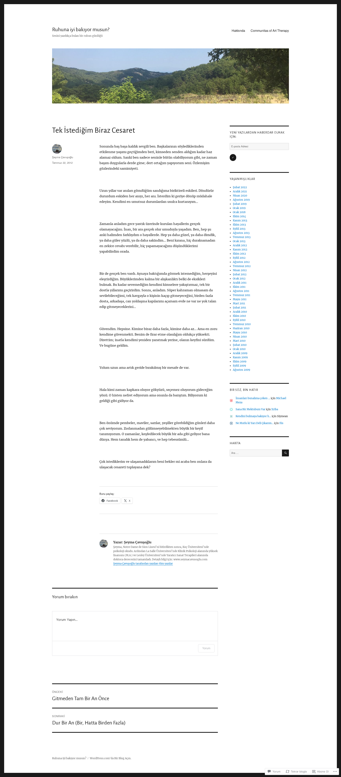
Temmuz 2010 (242, 324)
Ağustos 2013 (241, 233)
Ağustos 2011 (241, 291)
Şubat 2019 (240, 204)
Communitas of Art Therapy (270, 30)
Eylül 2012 (239, 258)
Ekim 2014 (239, 216)
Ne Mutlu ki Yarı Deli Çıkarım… (255, 423)
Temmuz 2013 (241, 237)
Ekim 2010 (239, 316)
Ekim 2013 (239, 224)
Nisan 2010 (240, 336)
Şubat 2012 (239, 274)
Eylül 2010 (239, 320)
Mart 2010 (239, 340)
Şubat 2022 (240, 187)
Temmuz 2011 (241, 295)
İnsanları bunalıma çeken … (253, 398)
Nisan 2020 (240, 195)
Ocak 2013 (239, 241)
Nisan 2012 (240, 270)
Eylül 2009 (239, 365)
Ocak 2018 (239, 212)
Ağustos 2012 (241, 262)
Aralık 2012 (240, 245)
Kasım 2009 (240, 357)
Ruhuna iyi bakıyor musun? (80, 29)
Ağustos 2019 (241, 199)
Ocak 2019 (239, 208)
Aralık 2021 (240, 191)
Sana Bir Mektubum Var (250, 409)
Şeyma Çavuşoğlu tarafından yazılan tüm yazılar (143, 563)
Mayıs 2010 (240, 332)
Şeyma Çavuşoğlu (62, 157)
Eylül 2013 (239, 228)
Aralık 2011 (239, 282)
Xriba (274, 409)
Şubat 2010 (239, 345)
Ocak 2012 (239, 278)
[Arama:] (256, 453)
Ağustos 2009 (241, 370)
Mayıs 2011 (239, 299)
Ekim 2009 (239, 361)
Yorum (206, 648)
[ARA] (285, 453)
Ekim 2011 (239, 287)
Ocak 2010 (239, 349)
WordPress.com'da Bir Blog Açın (110, 758)
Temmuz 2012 (242, 266)
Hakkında (238, 30)
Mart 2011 (239, 303)
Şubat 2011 (239, 307)
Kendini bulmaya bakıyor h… (253, 416)
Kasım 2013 (240, 220)
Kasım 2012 (240, 249)
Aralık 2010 (240, 311)
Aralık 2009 (240, 353)
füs (281, 423)
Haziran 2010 (241, 328)
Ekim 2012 (239, 253)
